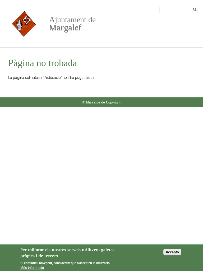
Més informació (32, 268)
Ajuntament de (72, 23)
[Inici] (23, 40)
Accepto (172, 252)
